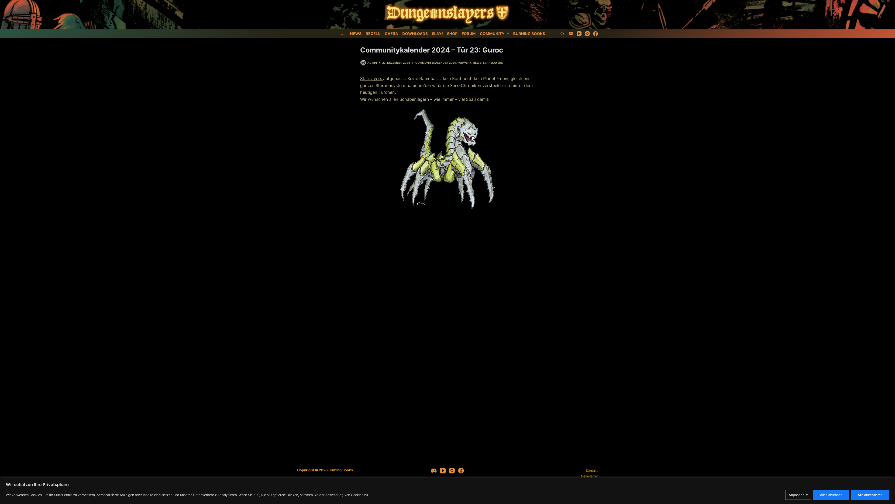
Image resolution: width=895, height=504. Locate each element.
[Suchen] (562, 33)
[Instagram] (587, 33)
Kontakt (592, 470)
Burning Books (529, 33)
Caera (391, 33)
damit (482, 99)
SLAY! (437, 33)
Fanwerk (464, 62)
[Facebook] (595, 33)
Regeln (373, 33)
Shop (452, 33)
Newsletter (589, 476)
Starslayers (493, 62)
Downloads (415, 33)
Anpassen (796, 495)
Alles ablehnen (831, 495)
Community (492, 33)
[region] (447, 491)
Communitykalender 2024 (435, 62)
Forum (469, 33)
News (355, 33)
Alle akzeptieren (870, 495)
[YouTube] (579, 33)
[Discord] (571, 33)
